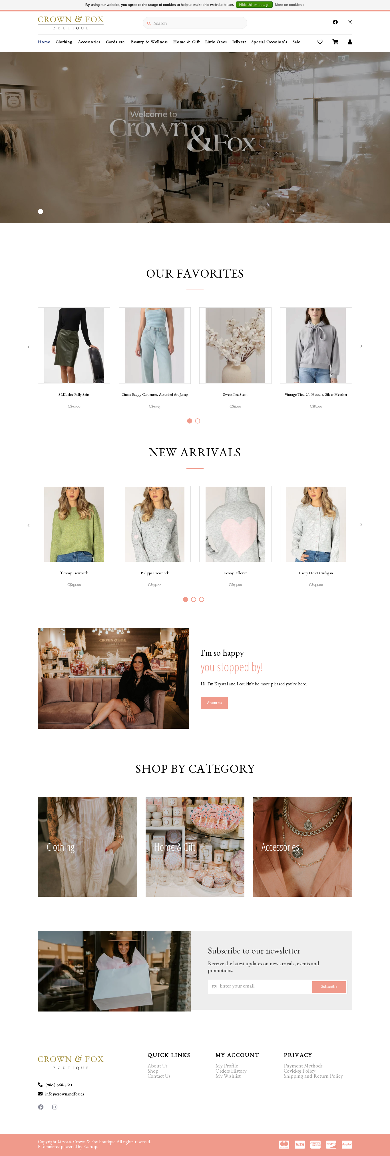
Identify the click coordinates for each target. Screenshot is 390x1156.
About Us (158, 1066)
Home (44, 43)
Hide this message (254, 5)
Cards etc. (116, 43)
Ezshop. (90, 1147)
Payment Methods (303, 1066)
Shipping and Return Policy (313, 1077)
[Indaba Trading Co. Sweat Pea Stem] (235, 345)
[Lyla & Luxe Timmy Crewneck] (74, 524)
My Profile (227, 1066)
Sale (296, 43)
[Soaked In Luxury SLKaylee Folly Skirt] (74, 345)
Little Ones (216, 43)
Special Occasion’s (269, 43)
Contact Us (159, 1077)
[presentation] (28, 347)
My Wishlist (228, 1077)
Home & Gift (186, 43)
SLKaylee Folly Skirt (74, 395)
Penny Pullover (235, 574)
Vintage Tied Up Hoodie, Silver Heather (316, 395)
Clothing (64, 43)
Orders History (231, 1072)
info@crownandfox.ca (64, 1095)
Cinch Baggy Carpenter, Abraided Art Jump (155, 395)
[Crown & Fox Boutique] (90, 23)
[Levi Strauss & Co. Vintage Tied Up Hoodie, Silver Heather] (316, 345)
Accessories (89, 43)
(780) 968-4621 (58, 1085)
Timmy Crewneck (74, 574)
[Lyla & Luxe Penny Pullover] (235, 524)
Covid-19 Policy (299, 1072)
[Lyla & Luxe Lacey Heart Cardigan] (316, 524)
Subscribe (329, 987)
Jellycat (239, 43)
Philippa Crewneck (155, 574)
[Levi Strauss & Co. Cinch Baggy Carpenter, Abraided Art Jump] (155, 345)
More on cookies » (290, 5)
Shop (153, 1072)
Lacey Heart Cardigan (316, 574)
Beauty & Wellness (149, 43)
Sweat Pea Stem (235, 395)
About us (214, 703)
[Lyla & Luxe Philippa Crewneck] (155, 524)
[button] (40, 211)
